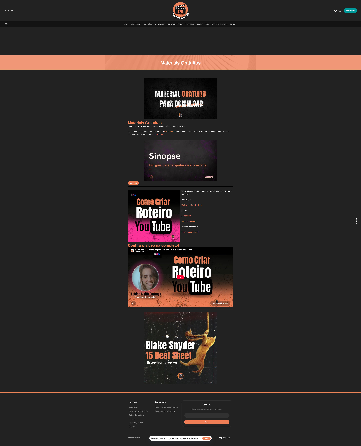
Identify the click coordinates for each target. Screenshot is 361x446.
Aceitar (206, 438)
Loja (126, 24)
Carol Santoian (169, 132)
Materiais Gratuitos (219, 24)
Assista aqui (159, 134)
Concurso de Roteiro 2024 (165, 411)
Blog (207, 24)
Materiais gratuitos (136, 423)
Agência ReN (135, 24)
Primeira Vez (186, 216)
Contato (233, 24)
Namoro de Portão (188, 221)
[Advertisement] (180, 41)
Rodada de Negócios (175, 24)
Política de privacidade (134, 437)
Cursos (200, 24)
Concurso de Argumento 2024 (166, 407)
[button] (5, 24)
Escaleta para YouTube (190, 232)
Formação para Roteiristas (153, 24)
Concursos (190, 24)
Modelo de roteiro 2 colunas (191, 205)
